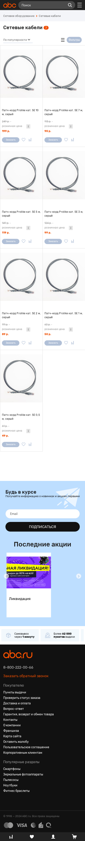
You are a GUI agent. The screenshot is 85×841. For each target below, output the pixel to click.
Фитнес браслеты (16, 791)
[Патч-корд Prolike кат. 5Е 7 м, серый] (64, 73)
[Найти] (70, 5)
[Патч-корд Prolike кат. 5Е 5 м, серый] (21, 175)
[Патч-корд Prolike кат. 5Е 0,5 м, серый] (21, 378)
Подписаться (42, 527)
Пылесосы (11, 780)
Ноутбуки (10, 785)
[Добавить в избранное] (23, 140)
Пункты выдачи (14, 692)
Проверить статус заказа (21, 698)
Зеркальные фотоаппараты (23, 774)
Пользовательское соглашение (26, 747)
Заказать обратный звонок (26, 676)
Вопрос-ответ (13, 709)
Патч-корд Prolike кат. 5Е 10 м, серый (20, 112)
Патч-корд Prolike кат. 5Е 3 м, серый (63, 213)
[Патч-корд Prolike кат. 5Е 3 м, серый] (64, 175)
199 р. (6, 131)
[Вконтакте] (6, 801)
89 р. (5, 334)
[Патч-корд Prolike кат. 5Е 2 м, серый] (21, 276)
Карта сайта (12, 736)
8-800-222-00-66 (18, 667)
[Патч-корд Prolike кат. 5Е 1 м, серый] (64, 276)
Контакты (10, 720)
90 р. (47, 131)
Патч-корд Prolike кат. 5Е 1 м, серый (63, 315)
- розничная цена (12, 124)
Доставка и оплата (17, 703)
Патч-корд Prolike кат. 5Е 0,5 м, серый (21, 416)
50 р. (47, 334)
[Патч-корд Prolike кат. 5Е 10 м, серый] (21, 73)
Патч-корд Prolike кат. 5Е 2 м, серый (21, 315)
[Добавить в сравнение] (30, 140)
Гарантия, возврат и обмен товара (28, 714)
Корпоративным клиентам (22, 753)
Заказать (10, 140)
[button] (6, 576)
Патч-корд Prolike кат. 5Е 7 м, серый (63, 112)
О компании (12, 725)
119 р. (5, 232)
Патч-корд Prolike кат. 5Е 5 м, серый (21, 213)
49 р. (5, 435)
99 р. (47, 232)
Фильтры (74, 39)
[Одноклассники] (14, 801)
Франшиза (11, 731)
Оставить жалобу (16, 742)
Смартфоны (11, 769)
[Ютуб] (22, 801)
